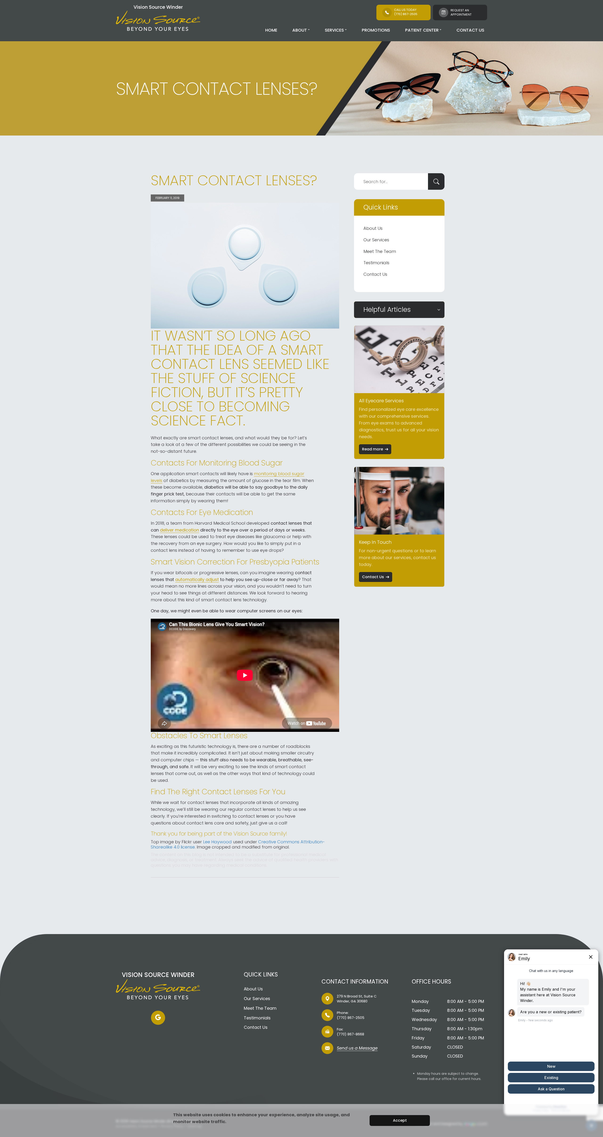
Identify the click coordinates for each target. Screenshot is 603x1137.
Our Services (376, 240)
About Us (373, 228)
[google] (158, 1018)
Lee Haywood (217, 842)
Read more (372, 449)
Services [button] (334, 30)
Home (271, 30)
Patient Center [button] (422, 30)
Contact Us (470, 30)
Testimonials (376, 263)
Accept (400, 1120)
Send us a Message (357, 1048)
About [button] (299, 30)
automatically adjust (197, 579)
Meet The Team (379, 251)
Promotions (376, 30)
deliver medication (179, 530)
